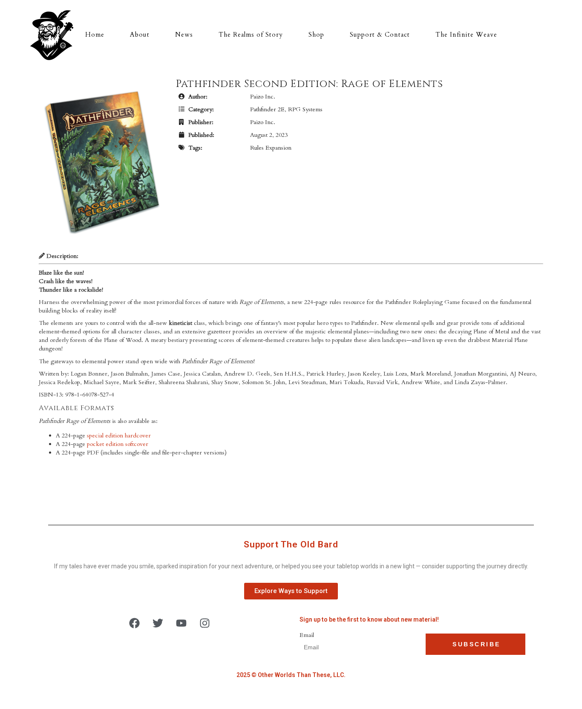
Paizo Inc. (262, 97)
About (140, 34)
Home (94, 34)
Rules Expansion (270, 148)
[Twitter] (158, 623)
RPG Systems (305, 109)
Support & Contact (380, 34)
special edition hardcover (119, 435)
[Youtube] (181, 623)
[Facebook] (134, 623)
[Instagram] (205, 623)
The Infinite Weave (466, 34)
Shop (316, 34)
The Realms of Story (251, 34)
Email (307, 635)
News (184, 34)
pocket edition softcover (117, 444)
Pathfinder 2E (267, 109)
